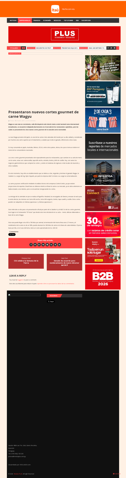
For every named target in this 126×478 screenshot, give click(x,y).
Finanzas (36, 20)
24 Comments (31, 121)
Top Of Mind (68, 20)
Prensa (12, 121)
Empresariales (24, 20)
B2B (77, 20)
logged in (21, 280)
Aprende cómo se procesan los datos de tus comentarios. (55, 284)
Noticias (13, 20)
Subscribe (117, 474)
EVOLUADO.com (25, 465)
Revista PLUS (18, 474)
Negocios (57, 20)
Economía (47, 20)
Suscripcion (86, 20)
